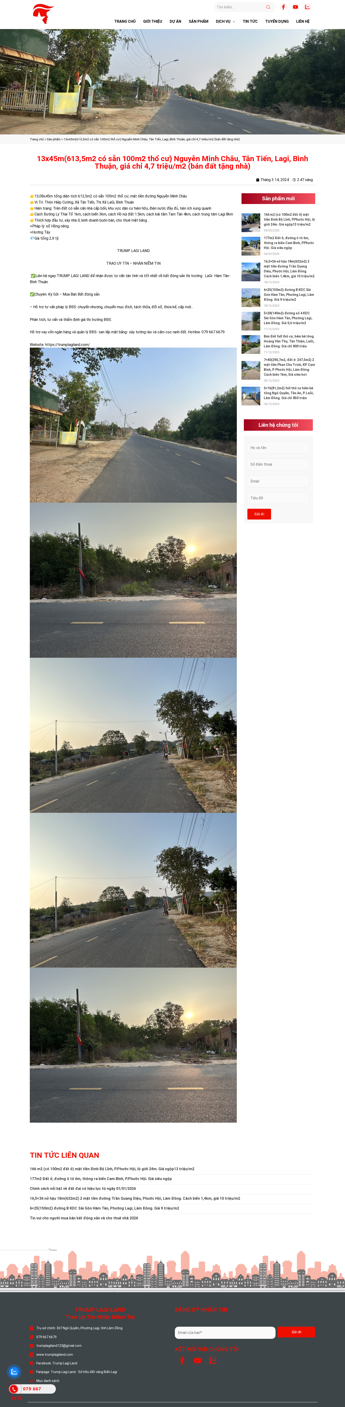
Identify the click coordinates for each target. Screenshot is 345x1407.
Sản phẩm (54, 139)
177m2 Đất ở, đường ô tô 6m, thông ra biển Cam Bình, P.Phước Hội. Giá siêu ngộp (289, 243)
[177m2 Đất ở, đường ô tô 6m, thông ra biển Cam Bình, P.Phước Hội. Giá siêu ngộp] (251, 246)
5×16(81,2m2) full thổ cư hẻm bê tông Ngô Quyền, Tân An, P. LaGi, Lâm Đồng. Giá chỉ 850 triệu (289, 393)
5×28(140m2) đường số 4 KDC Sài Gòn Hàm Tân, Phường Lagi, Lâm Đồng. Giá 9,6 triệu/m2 (288, 318)
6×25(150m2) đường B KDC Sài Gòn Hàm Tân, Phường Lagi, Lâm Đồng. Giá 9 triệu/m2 (289, 294)
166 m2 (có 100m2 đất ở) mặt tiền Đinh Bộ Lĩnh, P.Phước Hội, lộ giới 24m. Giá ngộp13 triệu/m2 (289, 219)
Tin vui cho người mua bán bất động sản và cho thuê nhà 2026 (84, 1218)
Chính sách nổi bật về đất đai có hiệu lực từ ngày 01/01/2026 (83, 1188)
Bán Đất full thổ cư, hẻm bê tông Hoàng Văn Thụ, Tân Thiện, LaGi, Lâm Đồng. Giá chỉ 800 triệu (289, 341)
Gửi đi (259, 514)
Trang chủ (37, 139)
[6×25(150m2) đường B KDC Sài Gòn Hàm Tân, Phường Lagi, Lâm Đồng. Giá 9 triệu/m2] (251, 297)
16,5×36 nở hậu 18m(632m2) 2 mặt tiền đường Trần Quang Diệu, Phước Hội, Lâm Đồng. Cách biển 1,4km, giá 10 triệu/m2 (135, 1198)
